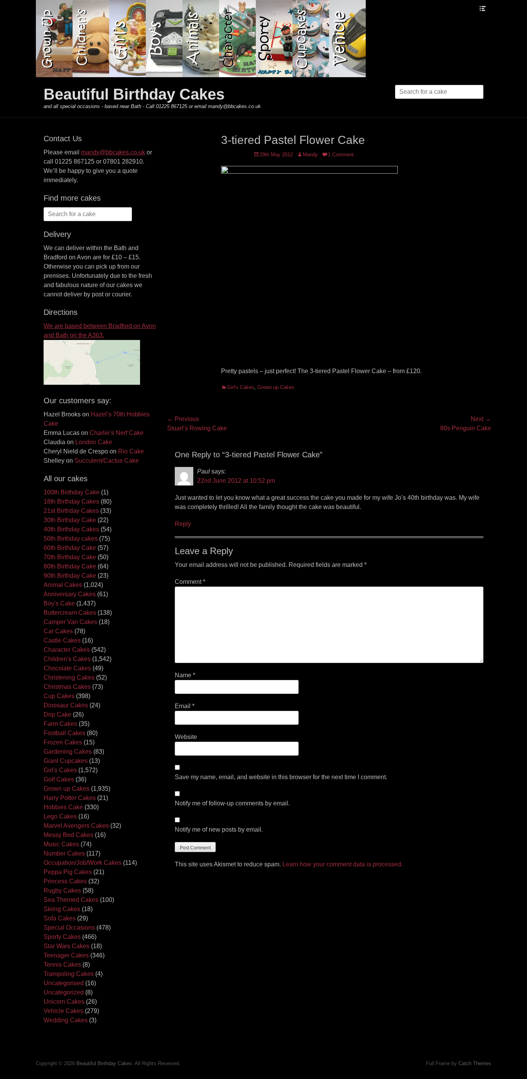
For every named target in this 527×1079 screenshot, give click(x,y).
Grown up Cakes (275, 387)
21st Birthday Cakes (71, 510)
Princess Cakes (65, 881)
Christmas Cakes (67, 686)
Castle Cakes (62, 640)
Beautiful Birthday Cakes (134, 94)
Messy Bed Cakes (68, 835)
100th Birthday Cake (72, 492)
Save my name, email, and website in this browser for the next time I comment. (281, 777)
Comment (190, 581)
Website (186, 737)
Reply (183, 524)
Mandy (310, 154)
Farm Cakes (60, 723)
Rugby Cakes (62, 890)
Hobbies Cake (63, 807)
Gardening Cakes (68, 751)
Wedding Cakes (66, 1020)
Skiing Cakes (62, 909)
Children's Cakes (67, 659)
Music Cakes (61, 844)
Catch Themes (474, 1063)
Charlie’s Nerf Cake (117, 433)
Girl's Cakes (240, 387)
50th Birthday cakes (71, 538)
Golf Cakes (59, 779)
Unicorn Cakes (64, 1001)
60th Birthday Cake (70, 548)
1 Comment (341, 154)
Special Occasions (69, 927)
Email (184, 706)
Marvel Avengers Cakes (76, 825)
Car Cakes (58, 631)
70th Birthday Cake (70, 557)
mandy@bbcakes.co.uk (113, 152)
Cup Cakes (59, 696)
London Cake (93, 442)
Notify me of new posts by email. (219, 829)
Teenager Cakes (66, 955)
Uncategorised (64, 983)
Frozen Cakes (63, 742)
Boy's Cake (59, 603)
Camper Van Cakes (70, 622)
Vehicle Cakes (63, 1011)
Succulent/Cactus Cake (106, 460)
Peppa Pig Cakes (68, 872)
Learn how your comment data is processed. (342, 864)
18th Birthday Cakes (71, 501)
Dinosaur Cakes (66, 705)
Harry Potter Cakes (70, 798)
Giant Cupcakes (66, 761)
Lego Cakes (60, 816)
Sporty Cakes (62, 937)
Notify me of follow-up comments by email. (232, 803)
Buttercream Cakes (70, 612)
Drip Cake (57, 714)
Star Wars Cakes (67, 946)
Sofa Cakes (60, 918)
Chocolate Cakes (67, 668)
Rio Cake (131, 451)
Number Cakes (64, 853)
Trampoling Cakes (69, 974)
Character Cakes (67, 649)
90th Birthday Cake (70, 575)
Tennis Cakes (62, 964)
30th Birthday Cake (70, 520)
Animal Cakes (63, 585)
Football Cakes (64, 733)
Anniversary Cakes (70, 594)
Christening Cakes (69, 677)
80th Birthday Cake (70, 566)
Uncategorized (64, 992)
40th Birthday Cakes (71, 529)
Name (185, 675)
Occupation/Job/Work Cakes (83, 862)
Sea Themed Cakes (71, 899)
